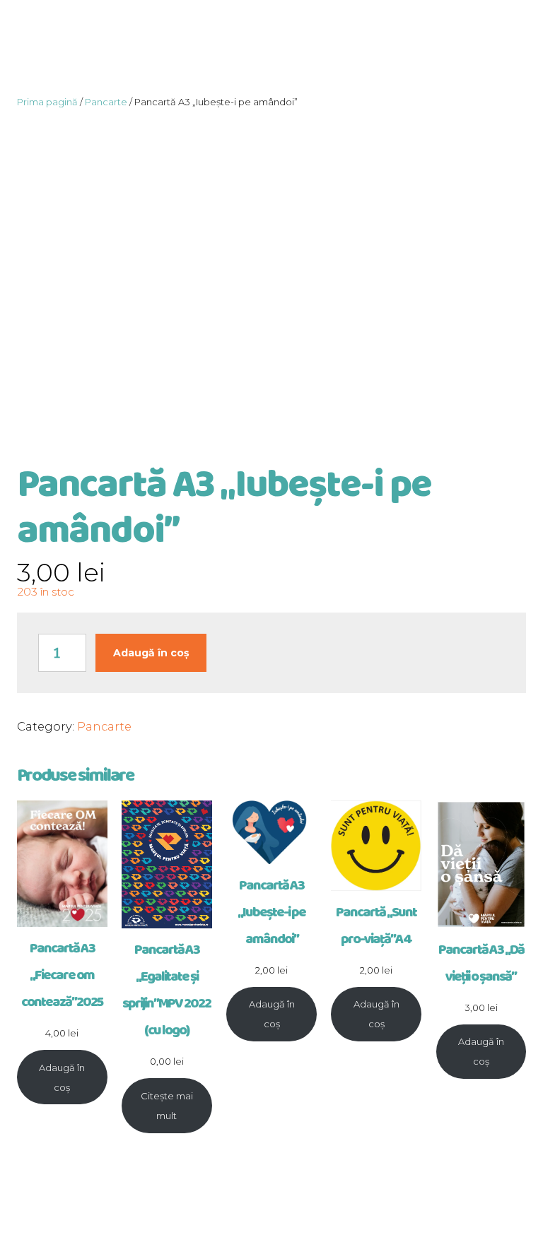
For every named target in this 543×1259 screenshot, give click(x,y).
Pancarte (106, 101)
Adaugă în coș (151, 652)
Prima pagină (47, 101)
